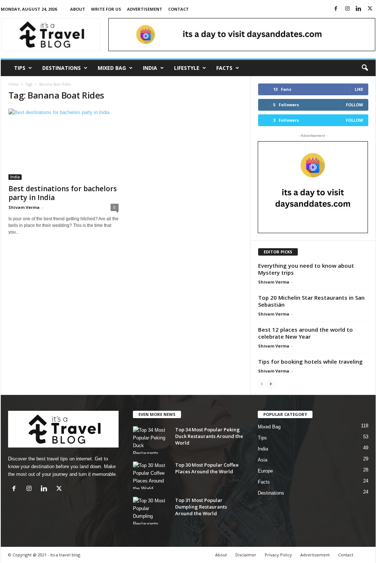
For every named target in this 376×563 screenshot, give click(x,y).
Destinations (61, 67)
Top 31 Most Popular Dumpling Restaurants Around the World (201, 507)
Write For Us (106, 9)
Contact (178, 9)
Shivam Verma (24, 207)
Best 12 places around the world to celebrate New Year (305, 333)
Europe (265, 471)
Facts (224, 67)
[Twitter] (370, 9)
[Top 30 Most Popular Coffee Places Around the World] (151, 475)
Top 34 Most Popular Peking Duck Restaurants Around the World (209, 436)
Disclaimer (245, 554)
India (150, 67)
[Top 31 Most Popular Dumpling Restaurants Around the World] (151, 510)
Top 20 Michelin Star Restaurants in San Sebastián (311, 301)
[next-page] (270, 384)
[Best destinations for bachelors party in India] (63, 144)
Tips (19, 67)
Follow (354, 104)
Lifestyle (186, 67)
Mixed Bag (112, 67)
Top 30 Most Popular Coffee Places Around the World (207, 468)
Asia (262, 460)
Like (359, 89)
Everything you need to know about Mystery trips (306, 269)
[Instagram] (347, 9)
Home (13, 84)
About (77, 9)
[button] (365, 68)
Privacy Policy (278, 554)
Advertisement (144, 9)
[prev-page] (261, 384)
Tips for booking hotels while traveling (310, 361)
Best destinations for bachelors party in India (62, 193)
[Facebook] (336, 9)
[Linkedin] (358, 9)
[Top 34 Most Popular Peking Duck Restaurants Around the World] (151, 440)
